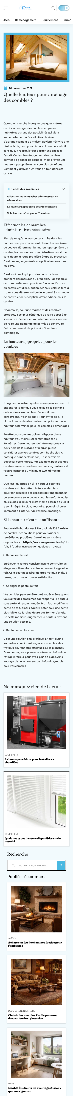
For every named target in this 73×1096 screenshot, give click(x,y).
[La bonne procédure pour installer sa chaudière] (36, 722)
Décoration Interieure (21, 1011)
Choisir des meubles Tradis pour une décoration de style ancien (32, 1017)
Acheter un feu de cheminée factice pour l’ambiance (35, 944)
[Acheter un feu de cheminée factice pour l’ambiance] (36, 909)
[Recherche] (53, 8)
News (11, 1083)
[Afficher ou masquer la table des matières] (52, 189)
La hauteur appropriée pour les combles (32, 206)
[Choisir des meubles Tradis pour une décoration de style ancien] (36, 982)
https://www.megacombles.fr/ (44, 542)
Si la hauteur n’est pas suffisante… (28, 213)
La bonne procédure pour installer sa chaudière (29, 760)
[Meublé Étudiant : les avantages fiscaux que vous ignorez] (36, 1054)
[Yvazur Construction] (25, 8)
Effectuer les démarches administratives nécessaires (32, 198)
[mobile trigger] (7, 8)
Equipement (11, 755)
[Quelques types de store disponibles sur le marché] (36, 801)
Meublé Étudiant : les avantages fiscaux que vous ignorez (34, 1089)
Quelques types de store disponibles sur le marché (33, 840)
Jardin (12, 938)
